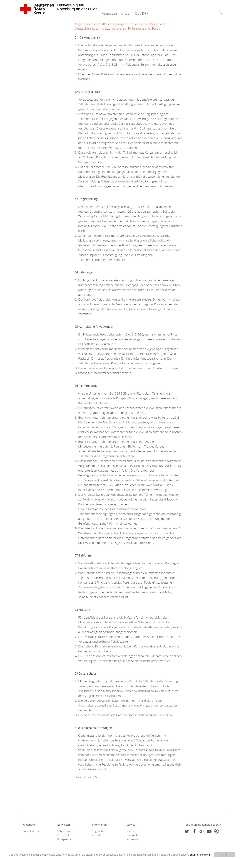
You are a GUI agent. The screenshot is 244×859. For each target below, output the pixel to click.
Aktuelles (97, 835)
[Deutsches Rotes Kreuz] (37, 9)
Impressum (133, 839)
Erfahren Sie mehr (200, 854)
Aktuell (126, 13)
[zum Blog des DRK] (216, 831)
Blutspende (64, 839)
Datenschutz (134, 835)
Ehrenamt (63, 835)
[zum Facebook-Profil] (187, 831)
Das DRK (141, 13)
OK (224, 854)
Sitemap (131, 831)
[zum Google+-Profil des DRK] (202, 831)
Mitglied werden (66, 831)
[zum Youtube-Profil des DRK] (209, 831)
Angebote (109, 13)
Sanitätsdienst (31, 831)
